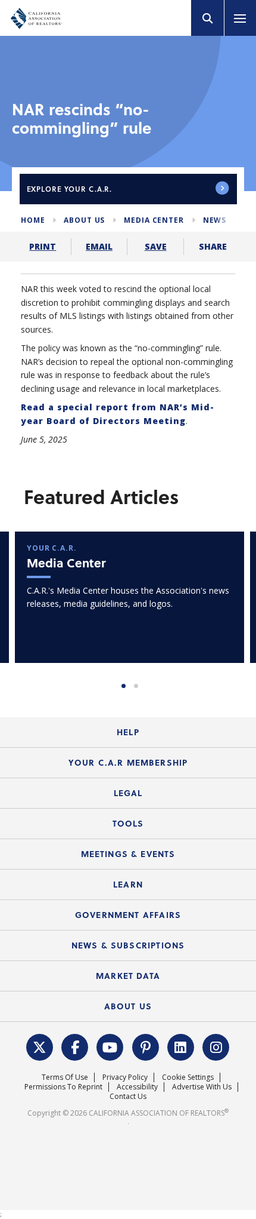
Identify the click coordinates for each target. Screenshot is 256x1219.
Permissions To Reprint (63, 1087)
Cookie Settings (188, 1077)
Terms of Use (65, 1077)
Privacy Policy (125, 1077)
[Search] (208, 18)
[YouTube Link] (110, 1046)
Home (33, 220)
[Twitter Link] (40, 1046)
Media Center (153, 220)
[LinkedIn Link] (181, 1046)
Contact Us (128, 1096)
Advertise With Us (202, 1087)
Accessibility (137, 1087)
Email (99, 246)
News (214, 220)
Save (156, 246)
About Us (84, 220)
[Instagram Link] (216, 1046)
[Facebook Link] (75, 1046)
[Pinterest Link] (146, 1046)
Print (42, 246)
